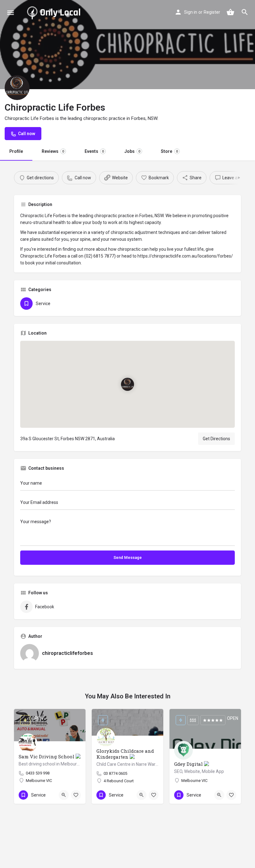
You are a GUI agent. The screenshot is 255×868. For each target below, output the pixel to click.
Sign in (190, 12)
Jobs (132, 151)
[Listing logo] (17, 87)
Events (94, 151)
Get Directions (216, 438)
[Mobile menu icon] (10, 13)
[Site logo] (55, 12)
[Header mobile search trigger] (245, 12)
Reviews (53, 151)
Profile (16, 151)
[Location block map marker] (127, 384)
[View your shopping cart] (230, 12)
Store (169, 151)
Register (212, 12)
